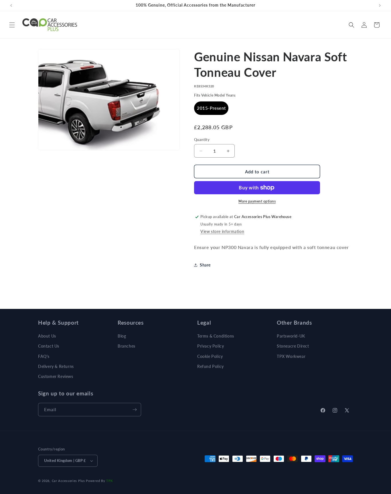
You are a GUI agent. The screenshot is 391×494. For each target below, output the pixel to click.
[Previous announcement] (11, 5)
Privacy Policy (210, 346)
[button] (12, 25)
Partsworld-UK (291, 336)
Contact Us (48, 346)
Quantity (202, 139)
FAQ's (44, 356)
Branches (126, 346)
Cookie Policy (210, 356)
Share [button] (205, 264)
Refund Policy (210, 366)
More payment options (257, 201)
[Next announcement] (380, 5)
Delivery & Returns (56, 366)
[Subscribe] (134, 409)
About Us (47, 336)
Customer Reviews (55, 376)
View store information (222, 231)
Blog (122, 336)
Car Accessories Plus (68, 481)
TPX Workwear (291, 356)
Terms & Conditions (215, 336)
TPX (109, 481)
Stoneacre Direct (293, 346)
